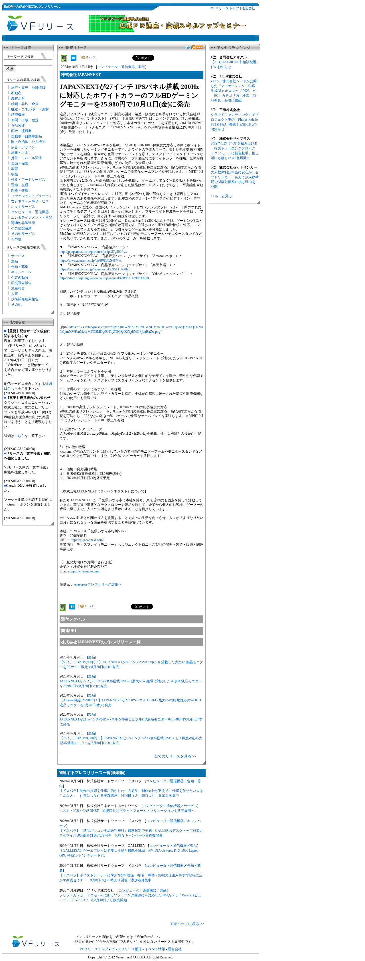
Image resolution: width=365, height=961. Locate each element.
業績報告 (18, 288)
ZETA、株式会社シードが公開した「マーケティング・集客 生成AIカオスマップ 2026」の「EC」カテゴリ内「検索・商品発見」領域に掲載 (234, 90)
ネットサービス (23, 207)
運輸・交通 (19, 185)
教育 (14, 169)
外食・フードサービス (28, 180)
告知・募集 (19, 267)
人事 (14, 294)
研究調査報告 (21, 283)
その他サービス (23, 234)
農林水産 (18, 98)
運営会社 (248, 8)
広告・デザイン (23, 147)
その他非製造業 (23, 223)
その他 (16, 239)
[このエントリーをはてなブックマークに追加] (73, 59)
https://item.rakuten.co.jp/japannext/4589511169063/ (95, 269)
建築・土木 (19, 153)
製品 (14, 261)
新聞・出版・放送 (24, 120)
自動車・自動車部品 (26, 136)
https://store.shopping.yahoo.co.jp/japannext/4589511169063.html (104, 278)
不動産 (16, 93)
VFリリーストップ (225, 8)
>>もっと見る (221, 196)
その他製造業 (21, 228)
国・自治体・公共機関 (28, 142)
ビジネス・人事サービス (30, 201)
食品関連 (18, 126)
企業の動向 (19, 278)
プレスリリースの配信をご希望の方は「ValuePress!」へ (117, 937)
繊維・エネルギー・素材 (30, 109)
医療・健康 (19, 190)
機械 (14, 174)
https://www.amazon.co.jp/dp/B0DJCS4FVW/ (91, 260)
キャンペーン (21, 272)
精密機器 (18, 115)
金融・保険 (19, 163)
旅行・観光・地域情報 (28, 88)
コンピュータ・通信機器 (30, 212)
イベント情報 (155, 949)
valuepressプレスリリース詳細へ (97, 584)
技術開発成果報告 (24, 299)
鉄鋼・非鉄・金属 (24, 104)
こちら (19, 436)
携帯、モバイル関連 (26, 158)
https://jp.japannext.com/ (87, 540)
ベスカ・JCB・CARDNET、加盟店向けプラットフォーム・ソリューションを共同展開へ (126, 811)
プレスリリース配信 (126, 949)
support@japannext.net (83, 571)
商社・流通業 (21, 131)
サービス (18, 256)
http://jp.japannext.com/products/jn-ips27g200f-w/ (93, 252)
